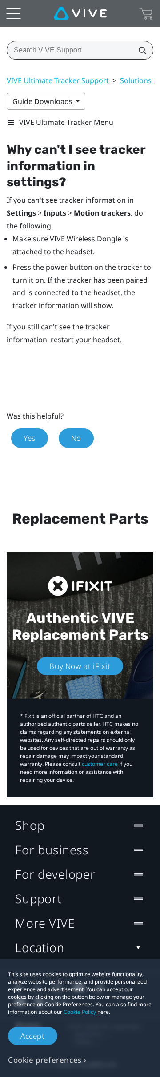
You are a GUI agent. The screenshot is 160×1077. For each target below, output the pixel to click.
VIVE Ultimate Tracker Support (58, 80)
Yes (30, 438)
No (76, 438)
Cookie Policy (80, 1012)
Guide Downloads (43, 101)
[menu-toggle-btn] (13, 13)
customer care (100, 764)
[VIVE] (80, 13)
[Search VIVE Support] (139, 50)
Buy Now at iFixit (79, 666)
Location (39, 947)
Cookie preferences (45, 1060)
